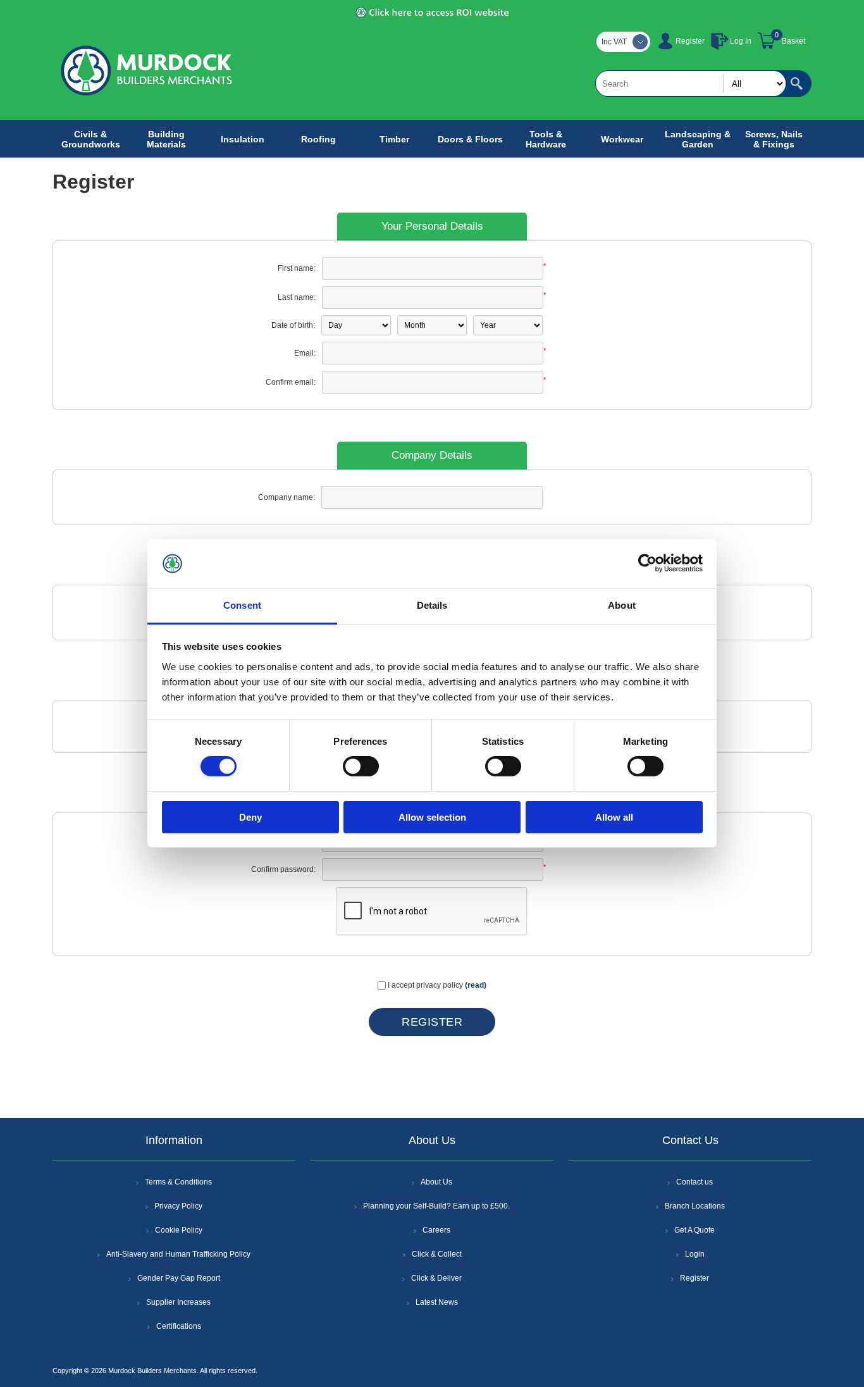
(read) (475, 985)
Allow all (614, 817)
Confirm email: (291, 382)
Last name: (297, 297)
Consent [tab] (242, 605)
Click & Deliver (436, 1278)
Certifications (178, 1326)
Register (690, 41)
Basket (793, 41)
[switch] (361, 766)
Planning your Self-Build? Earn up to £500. (436, 1206)
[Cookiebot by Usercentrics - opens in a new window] (647, 563)
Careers (436, 1230)
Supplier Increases (178, 1302)
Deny (250, 817)
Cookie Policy (178, 1230)
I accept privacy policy (425, 985)
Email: (305, 353)
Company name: (286, 497)
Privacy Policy (178, 1206)
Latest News (437, 1302)
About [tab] (622, 605)
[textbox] (691, 83)
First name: (297, 268)
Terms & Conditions (178, 1182)
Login (695, 1254)
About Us (436, 1182)
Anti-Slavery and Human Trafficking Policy (178, 1254)
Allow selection (432, 817)
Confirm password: (283, 869)
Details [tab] (432, 605)
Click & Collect (437, 1254)
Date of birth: (293, 325)
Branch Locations (695, 1206)
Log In (740, 41)
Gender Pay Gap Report (178, 1278)
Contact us (694, 1182)
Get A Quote (694, 1230)
